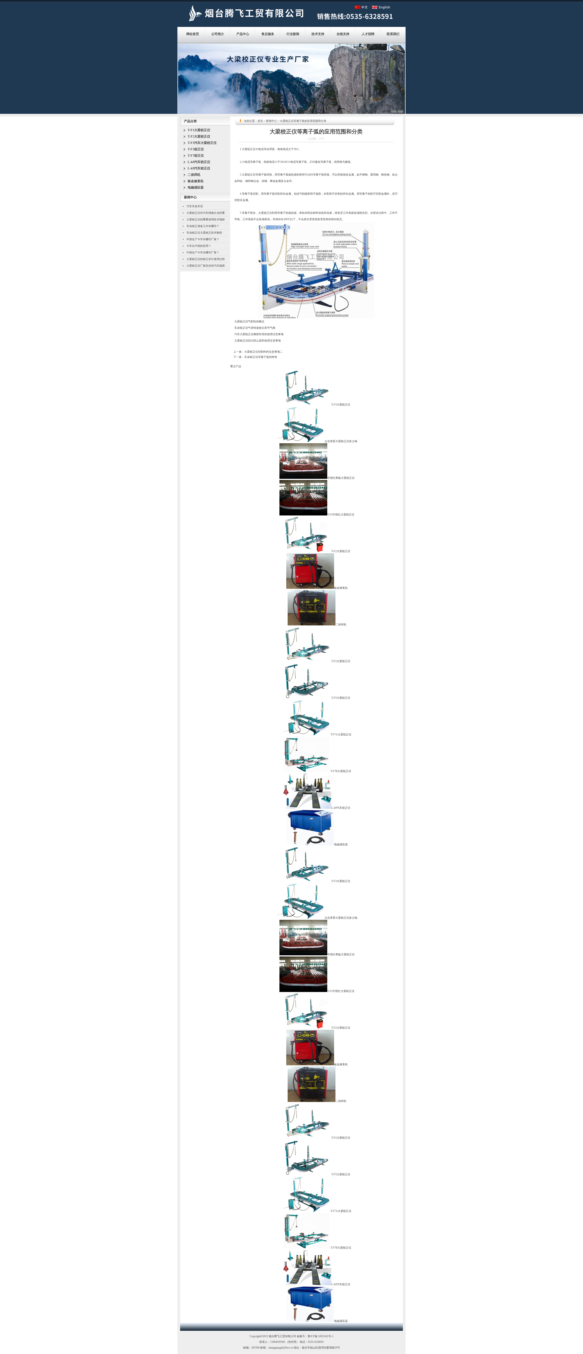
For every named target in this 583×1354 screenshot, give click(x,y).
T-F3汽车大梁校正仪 (202, 143)
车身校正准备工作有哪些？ (203, 226)
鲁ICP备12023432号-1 (320, 1336)
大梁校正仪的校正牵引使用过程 (206, 259)
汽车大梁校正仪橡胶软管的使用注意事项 (259, 334)
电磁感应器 (196, 187)
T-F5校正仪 (196, 149)
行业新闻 (292, 34)
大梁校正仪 (249, 149)
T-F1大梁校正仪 (199, 130)
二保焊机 (194, 174)
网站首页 (192, 34)
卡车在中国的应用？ (199, 245)
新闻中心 (271, 120)
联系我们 (393, 34)
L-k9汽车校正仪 (199, 168)
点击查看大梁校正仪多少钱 (341, 441)
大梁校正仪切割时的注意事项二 (263, 351)
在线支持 (343, 34)
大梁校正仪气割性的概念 (249, 321)
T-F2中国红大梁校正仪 (340, 514)
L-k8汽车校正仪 (199, 162)
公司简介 (217, 34)
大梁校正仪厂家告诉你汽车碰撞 (206, 265)
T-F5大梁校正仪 (340, 697)
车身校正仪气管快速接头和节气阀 (254, 327)
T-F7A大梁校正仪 (340, 734)
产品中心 (242, 34)
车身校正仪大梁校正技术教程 (204, 232)
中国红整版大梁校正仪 (341, 477)
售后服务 (267, 34)
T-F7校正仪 (196, 155)
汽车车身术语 (195, 206)
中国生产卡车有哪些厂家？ (203, 239)
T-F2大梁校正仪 (199, 136)
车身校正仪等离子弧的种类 (260, 357)
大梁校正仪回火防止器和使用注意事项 (257, 340)
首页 (260, 120)
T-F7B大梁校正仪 (340, 771)
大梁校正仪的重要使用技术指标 (206, 219)
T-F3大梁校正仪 (340, 404)
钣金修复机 (196, 181)
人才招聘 (368, 34)
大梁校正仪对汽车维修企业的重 (206, 212)
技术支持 (318, 34)
